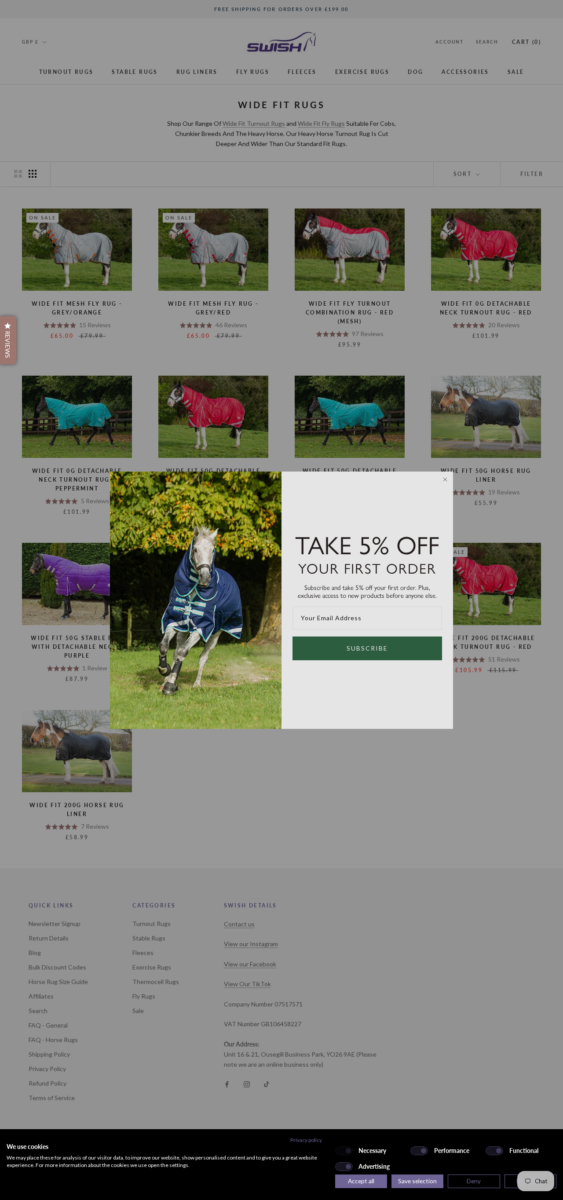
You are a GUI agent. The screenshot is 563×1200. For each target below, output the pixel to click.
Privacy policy (306, 1140)
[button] (8, 340)
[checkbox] (344, 1150)
